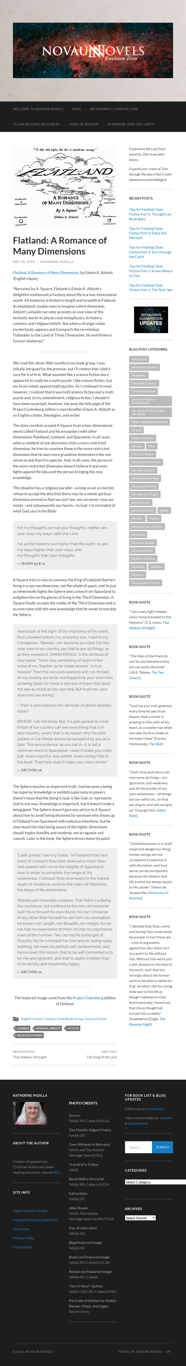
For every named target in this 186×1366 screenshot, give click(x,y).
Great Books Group (70, 1019)
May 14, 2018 (24, 262)
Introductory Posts (145, 494)
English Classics (32, 1019)
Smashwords (138, 1123)
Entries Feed (22, 1247)
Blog (77, 109)
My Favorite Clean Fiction (114, 109)
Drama (136, 430)
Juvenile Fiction (143, 510)
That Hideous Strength (30, 1054)
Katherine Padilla (56, 262)
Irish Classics (141, 502)
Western (138, 575)
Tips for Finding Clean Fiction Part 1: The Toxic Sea (150, 287)
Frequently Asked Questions (35, 1220)
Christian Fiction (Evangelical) (143, 400)
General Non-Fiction (146, 462)
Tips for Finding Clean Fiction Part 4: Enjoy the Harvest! (147, 233)
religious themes (29, 1035)
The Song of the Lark (102, 1054)
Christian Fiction (143, 391)
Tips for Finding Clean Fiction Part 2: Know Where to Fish (150, 271)
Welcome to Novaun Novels (38, 109)
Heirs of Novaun (84, 124)
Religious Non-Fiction (147, 526)
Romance (138, 534)
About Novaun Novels (30, 1210)
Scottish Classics (143, 558)
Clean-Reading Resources (36, 124)
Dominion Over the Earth (131, 124)
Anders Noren (149, 1352)
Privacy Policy (24, 1238)
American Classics (144, 367)
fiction (73, 1028)
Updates (156, 567)
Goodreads (155, 1108)
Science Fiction (95, 1019)
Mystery (137, 518)
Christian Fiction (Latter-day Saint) (149, 412)
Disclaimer (21, 1229)
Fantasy (50, 1019)
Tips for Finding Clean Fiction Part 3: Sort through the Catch (150, 252)
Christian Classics (144, 383)
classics (23, 1028)
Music (164, 510)
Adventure (139, 359)
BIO (57, 1172)
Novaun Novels (39, 1352)
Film (152, 446)
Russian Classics (143, 542)
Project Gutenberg (88, 997)
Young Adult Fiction (146, 583)
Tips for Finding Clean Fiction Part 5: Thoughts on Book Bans (150, 214)
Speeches (138, 567)
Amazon (166, 1118)
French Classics (143, 454)
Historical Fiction (144, 486)
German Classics (143, 470)
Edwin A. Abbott (48, 1028)
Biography (139, 375)
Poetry (154, 518)
